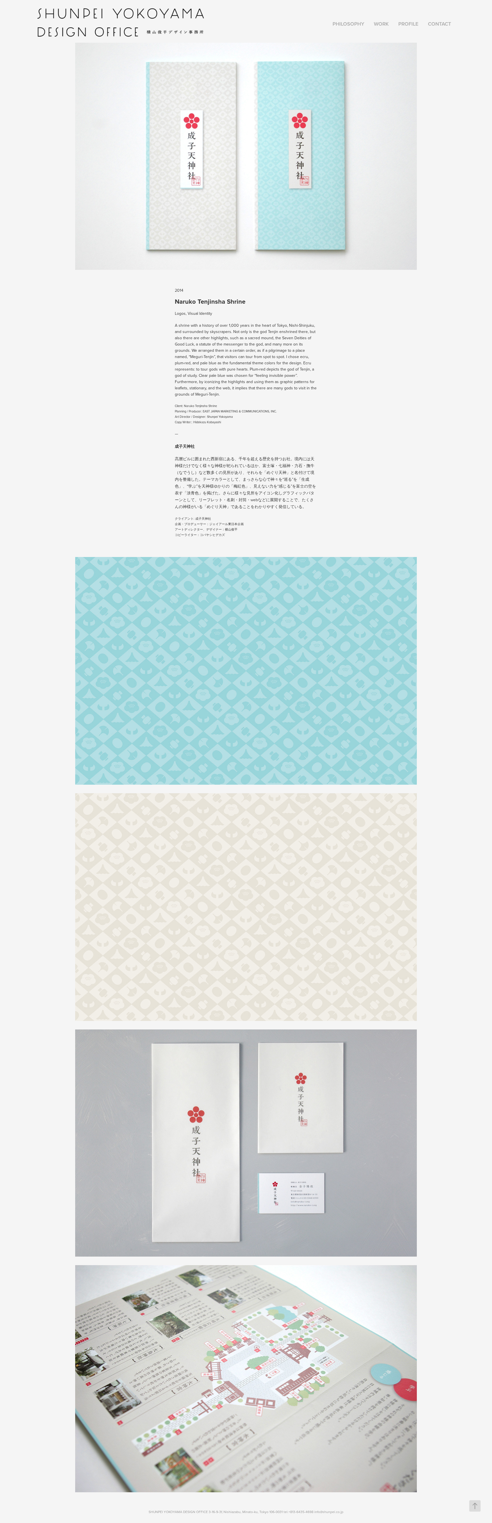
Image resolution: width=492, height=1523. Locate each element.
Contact (439, 23)
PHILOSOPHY (348, 23)
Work (381, 23)
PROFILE (408, 23)
